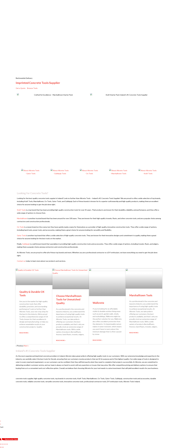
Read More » (24, 333)
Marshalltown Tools (140, 295)
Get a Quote (20, 88)
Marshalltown (22, 218)
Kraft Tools (21, 210)
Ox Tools (20, 227)
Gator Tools (21, 235)
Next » (26, 346)
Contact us (21, 261)
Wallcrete (98, 302)
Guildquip (26, 244)
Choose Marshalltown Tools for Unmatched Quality (68, 299)
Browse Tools (32, 88)
